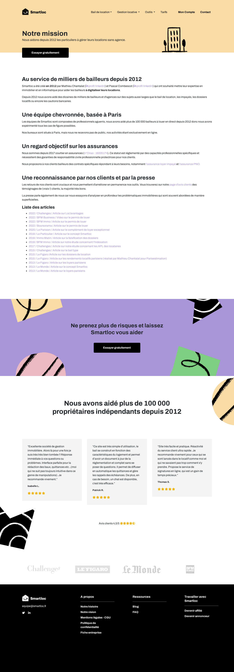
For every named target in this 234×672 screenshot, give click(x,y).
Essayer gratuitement (45, 52)
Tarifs (164, 12)
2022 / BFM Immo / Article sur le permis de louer (57, 221)
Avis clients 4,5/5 (109, 523)
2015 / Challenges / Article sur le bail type (53, 250)
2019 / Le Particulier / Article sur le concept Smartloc (60, 233)
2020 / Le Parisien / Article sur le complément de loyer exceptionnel (69, 229)
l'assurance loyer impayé (161, 164)
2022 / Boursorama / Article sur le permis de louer (58, 225)
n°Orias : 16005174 (95, 153)
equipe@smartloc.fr (34, 606)
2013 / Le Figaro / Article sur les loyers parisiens (57, 262)
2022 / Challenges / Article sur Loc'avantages (56, 213)
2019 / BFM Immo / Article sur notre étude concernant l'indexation (68, 242)
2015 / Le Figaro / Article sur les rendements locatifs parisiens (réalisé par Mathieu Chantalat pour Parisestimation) (98, 258)
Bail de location (100, 12)
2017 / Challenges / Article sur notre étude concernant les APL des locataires (75, 246)
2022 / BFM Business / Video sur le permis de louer (59, 217)
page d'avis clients (180, 184)
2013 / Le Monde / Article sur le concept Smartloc (58, 266)
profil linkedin (96, 86)
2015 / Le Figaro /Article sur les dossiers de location (59, 254)
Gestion (127, 12)
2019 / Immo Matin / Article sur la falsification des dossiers (63, 237)
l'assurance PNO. (189, 164)
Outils (149, 12)
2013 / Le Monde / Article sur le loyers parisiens (57, 270)
